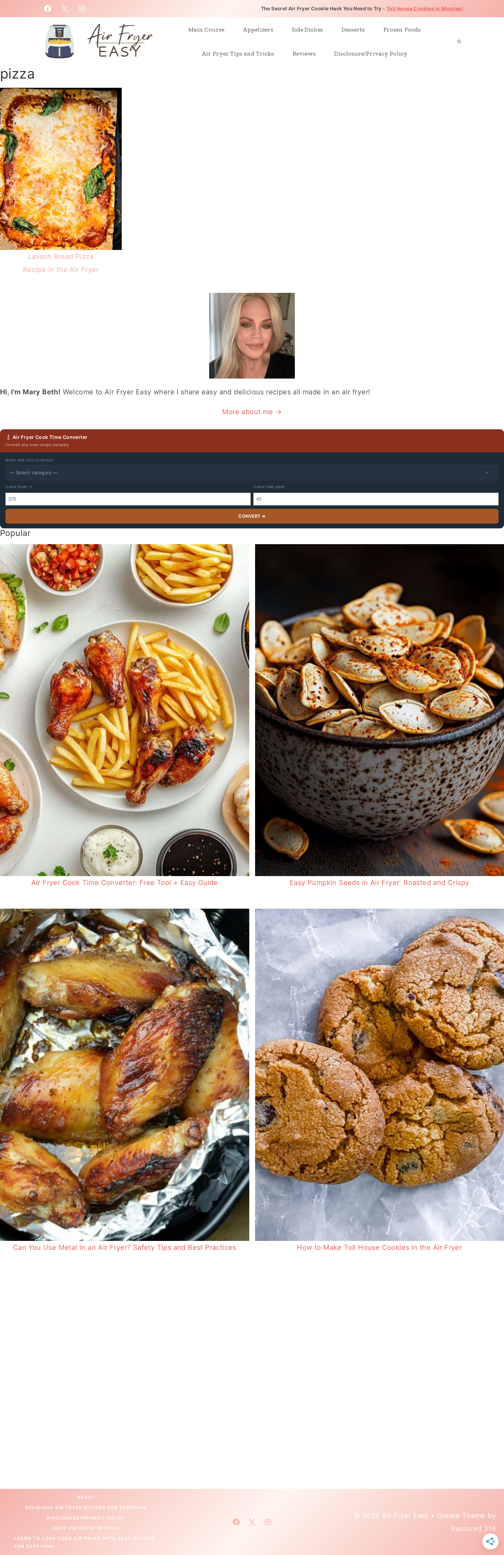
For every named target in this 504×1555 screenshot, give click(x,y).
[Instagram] (81, 8)
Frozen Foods (402, 29)
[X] (64, 8)
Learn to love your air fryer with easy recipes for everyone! (84, 1542)
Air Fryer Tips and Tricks (238, 53)
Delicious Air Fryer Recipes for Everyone (86, 1507)
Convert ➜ (251, 516)
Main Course (206, 29)
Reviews (304, 53)
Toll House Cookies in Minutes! (424, 8)
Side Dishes (307, 29)
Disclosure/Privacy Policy (370, 53)
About (86, 1497)
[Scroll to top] (487, 1527)
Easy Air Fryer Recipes (86, 1528)
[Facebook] (48, 8)
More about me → (252, 412)
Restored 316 (473, 1528)
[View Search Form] (459, 41)
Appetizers (258, 29)
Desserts (353, 29)
